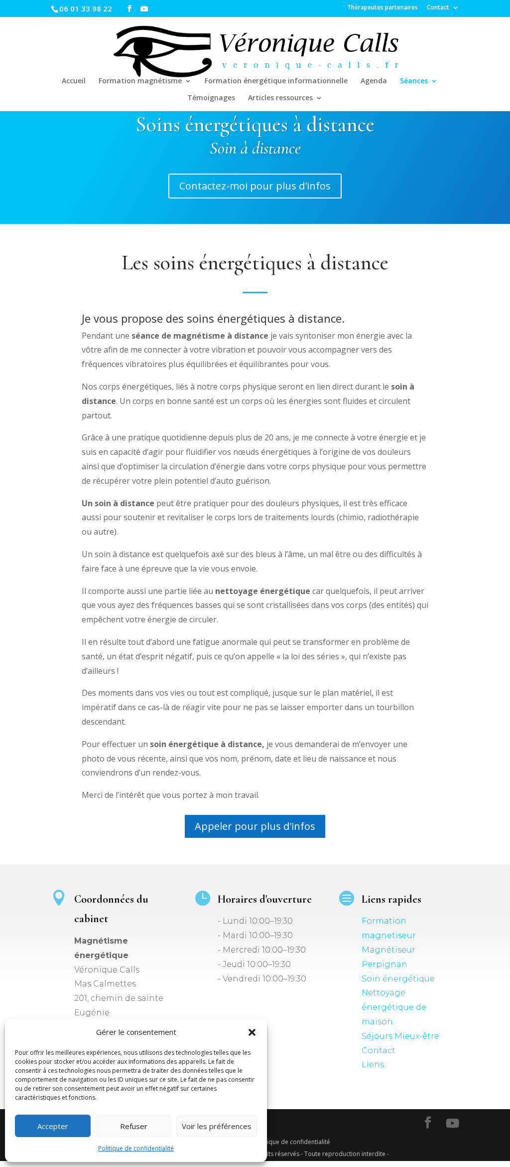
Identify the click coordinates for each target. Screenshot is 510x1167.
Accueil (74, 81)
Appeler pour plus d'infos (255, 826)
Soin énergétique (398, 978)
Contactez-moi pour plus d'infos (255, 186)
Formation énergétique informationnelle (276, 81)
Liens (373, 1064)
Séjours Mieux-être (400, 1036)
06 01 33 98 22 (85, 8)
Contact (438, 7)
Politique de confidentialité (136, 1148)
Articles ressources (280, 98)
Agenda (374, 81)
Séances (414, 81)
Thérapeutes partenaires (382, 7)
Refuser (133, 1126)
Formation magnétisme (140, 81)
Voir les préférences (217, 1126)
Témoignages (211, 98)
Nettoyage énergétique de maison (394, 1007)
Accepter (52, 1126)
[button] (252, 1032)
